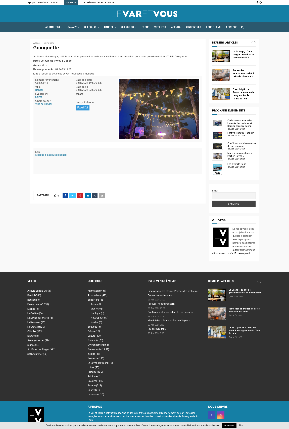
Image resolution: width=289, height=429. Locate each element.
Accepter (229, 425)
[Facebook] (211, 415)
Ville (37, 86)
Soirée (38, 96)
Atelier (96, 304)
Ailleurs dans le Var (39, 290)
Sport (94, 390)
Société (95, 385)
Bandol (109, 27)
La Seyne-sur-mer (40, 318)
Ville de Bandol (43, 103)
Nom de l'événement (47, 79)
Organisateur (43, 100)
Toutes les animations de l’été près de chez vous (243, 73)
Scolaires (96, 381)
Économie (95, 340)
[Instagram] (220, 415)
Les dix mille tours (157, 329)
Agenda (175, 27)
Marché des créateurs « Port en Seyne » (169, 320)
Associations (97, 295)
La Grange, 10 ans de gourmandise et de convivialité (243, 54)
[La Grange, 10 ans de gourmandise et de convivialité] (221, 56)
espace (79, 93)
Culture (95, 335)
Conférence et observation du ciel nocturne (170, 312)
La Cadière (35, 313)
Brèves (94, 331)
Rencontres (193, 27)
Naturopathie (99, 317)
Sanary (72, 27)
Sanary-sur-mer (39, 340)
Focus (145, 27)
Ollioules (127, 27)
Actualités (52, 27)
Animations (97, 290)
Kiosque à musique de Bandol (51, 154)
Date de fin (82, 86)
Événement (41, 93)
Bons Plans (213, 27)
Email (215, 190)
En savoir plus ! (242, 253)
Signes (33, 345)
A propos (31, 2)
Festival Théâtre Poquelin (161, 303)
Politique (94, 376)
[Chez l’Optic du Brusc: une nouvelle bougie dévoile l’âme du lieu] (221, 94)
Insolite (94, 354)
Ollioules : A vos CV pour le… (101, 2)
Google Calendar (85, 102)
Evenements (34, 304)
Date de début (84, 79)
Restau (96, 322)
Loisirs (93, 367)
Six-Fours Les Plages (41, 349)
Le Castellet (36, 327)
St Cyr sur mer (37, 354)
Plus (241, 425)
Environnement (98, 344)
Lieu (37, 151)
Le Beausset (36, 322)
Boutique (33, 299)
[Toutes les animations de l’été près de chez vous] (221, 75)
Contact (55, 2)
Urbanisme (96, 394)
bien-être (98, 308)
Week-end (160, 27)
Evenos (33, 308)
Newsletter (43, 2)
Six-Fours (90, 27)
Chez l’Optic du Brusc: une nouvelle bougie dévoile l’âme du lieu (244, 330)
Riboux (33, 336)
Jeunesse (96, 358)
